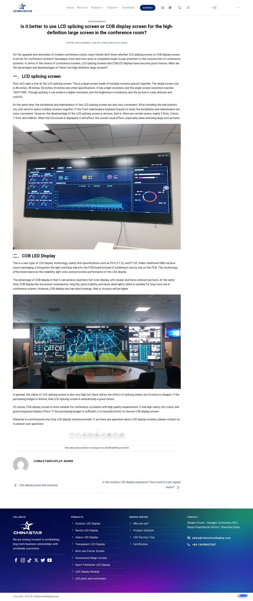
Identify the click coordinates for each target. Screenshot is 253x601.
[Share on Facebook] (72, 436)
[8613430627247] (170, 7)
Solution (112, 7)
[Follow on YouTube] (49, 560)
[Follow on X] (36, 560)
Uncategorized (97, 21)
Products (96, 7)
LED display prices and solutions (38, 485)
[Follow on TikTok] (29, 560)
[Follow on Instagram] (23, 560)
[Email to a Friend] (91, 436)
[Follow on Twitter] (43, 560)
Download (128, 7)
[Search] (179, 7)
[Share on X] (78, 436)
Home (70, 7)
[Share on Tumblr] (115, 436)
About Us (82, 7)
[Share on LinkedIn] (109, 436)
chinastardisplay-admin (113, 43)
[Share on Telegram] (122, 436)
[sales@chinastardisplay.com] (163, 7)
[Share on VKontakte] (103, 436)
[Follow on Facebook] (16, 560)
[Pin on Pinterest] (97, 436)
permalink (124, 447)
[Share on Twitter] (84, 436)
